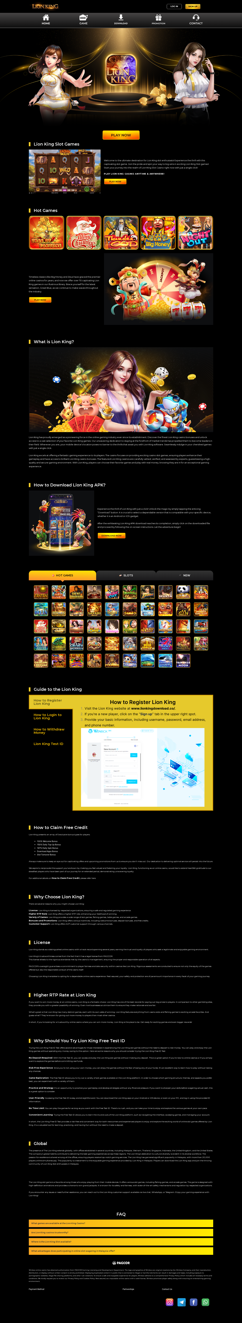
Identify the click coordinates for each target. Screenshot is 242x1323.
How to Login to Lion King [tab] (48, 716)
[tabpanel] (143, 752)
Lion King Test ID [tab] (48, 744)
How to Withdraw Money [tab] (49, 731)
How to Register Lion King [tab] (48, 702)
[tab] (62, 575)
